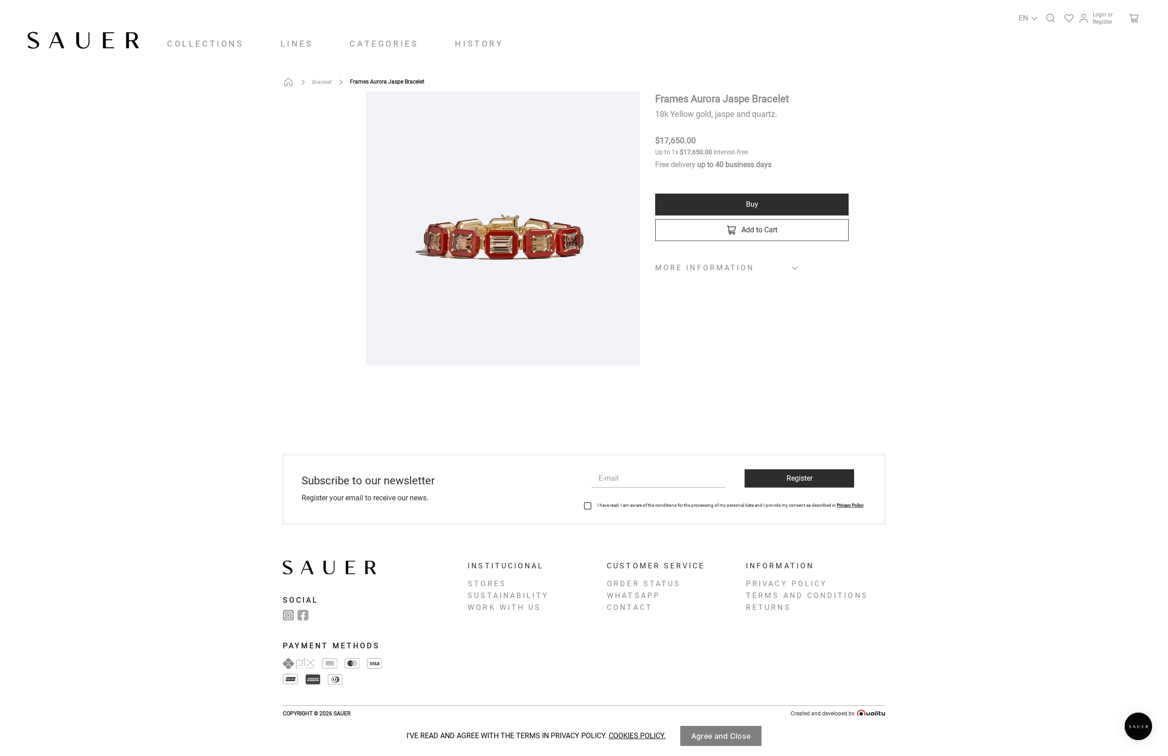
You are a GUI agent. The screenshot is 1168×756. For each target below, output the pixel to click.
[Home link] (290, 82)
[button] (1049, 16)
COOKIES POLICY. (637, 735)
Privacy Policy (850, 505)
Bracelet (322, 82)
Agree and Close (721, 735)
